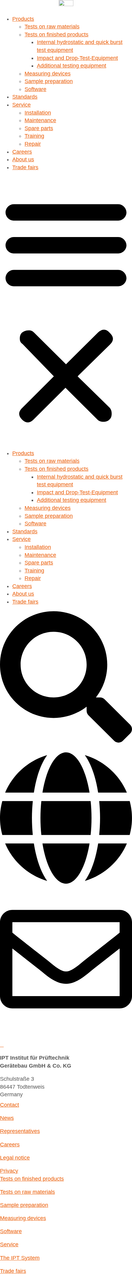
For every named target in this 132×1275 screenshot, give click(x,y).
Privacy (9, 1171)
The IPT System (20, 1258)
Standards (24, 97)
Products (23, 19)
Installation (38, 113)
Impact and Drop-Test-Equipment (77, 58)
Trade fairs (25, 167)
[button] (66, 310)
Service (21, 105)
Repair (33, 144)
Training (34, 136)
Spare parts (39, 128)
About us (23, 159)
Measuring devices (48, 74)
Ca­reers (22, 152)
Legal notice (15, 1158)
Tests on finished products (56, 34)
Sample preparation (49, 81)
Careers (10, 1145)
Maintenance (40, 120)
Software (35, 89)
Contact (9, 1105)
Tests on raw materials (52, 27)
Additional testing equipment (71, 66)
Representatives (20, 1131)
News (7, 1118)
